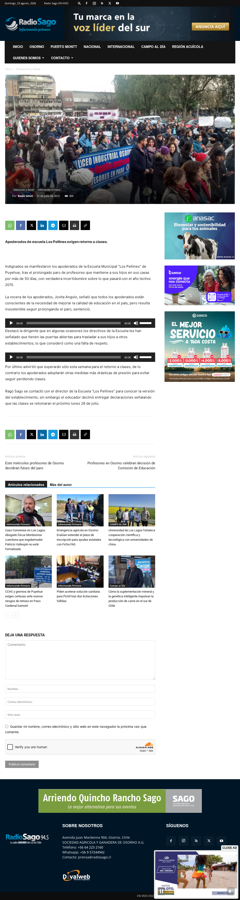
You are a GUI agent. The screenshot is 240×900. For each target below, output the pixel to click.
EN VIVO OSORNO (148, 896)
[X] (109, 3)
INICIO (18, 46)
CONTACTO (60, 57)
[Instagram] (94, 3)
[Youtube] (117, 3)
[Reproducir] (11, 323)
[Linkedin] (42, 225)
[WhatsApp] (10, 225)
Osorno (37, 46)
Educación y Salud (28, 69)
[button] (79, 3)
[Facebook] (86, 3)
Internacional (121, 46)
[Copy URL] (85, 225)
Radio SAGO (25, 196)
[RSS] (101, 3)
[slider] (146, 322)
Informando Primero (49, 189)
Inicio (8, 69)
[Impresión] (74, 225)
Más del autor (61, 484)
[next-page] (16, 615)
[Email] (63, 225)
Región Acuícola (187, 46)
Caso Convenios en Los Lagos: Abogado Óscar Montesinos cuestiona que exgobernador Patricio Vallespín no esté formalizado (25, 539)
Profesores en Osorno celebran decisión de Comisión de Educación (121, 465)
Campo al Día (153, 46)
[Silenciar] (136, 323)
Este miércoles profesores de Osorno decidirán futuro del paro (34, 465)
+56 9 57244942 (92, 852)
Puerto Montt (64, 46)
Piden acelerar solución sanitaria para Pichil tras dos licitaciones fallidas (78, 596)
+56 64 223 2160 (90, 847)
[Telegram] (53, 225)
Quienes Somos (27, 57)
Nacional (92, 46)
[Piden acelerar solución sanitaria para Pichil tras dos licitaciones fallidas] (80, 572)
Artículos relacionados (26, 484)
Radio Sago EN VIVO (56, 3)
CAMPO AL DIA (118, 524)
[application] (80, 323)
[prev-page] (8, 615)
